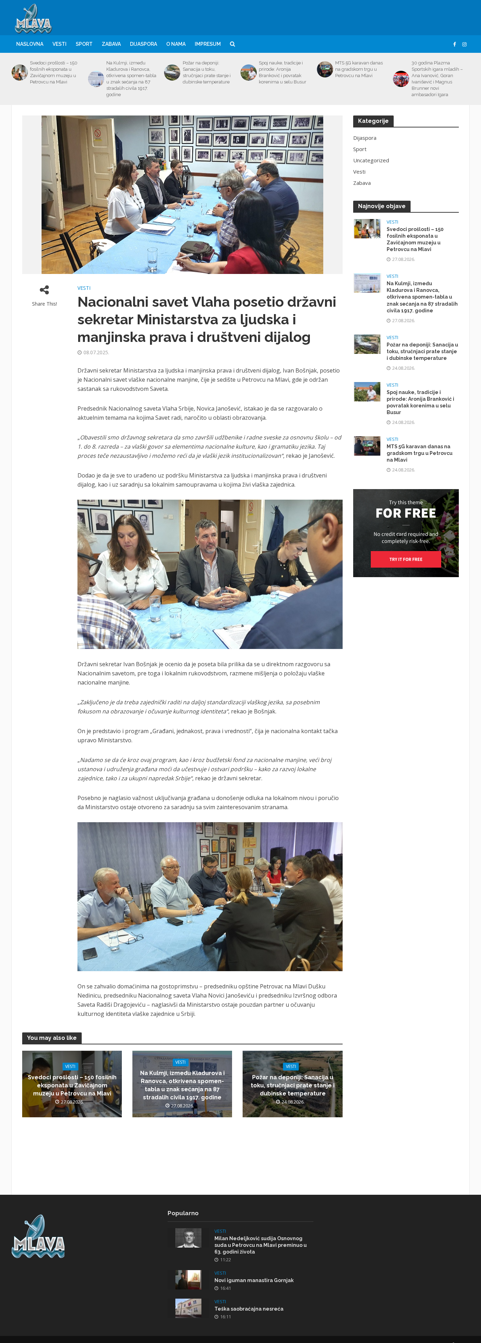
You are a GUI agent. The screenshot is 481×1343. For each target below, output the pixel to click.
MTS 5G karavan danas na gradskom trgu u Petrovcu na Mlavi (359, 69)
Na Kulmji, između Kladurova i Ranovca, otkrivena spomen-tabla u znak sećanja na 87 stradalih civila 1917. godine (131, 78)
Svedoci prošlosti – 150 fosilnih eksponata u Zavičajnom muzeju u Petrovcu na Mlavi (53, 72)
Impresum (208, 44)
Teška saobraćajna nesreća (248, 1309)
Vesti (59, 44)
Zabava (111, 44)
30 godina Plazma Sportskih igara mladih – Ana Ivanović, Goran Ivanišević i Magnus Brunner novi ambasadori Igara (437, 78)
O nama (176, 44)
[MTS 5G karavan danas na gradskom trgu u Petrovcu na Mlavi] (324, 69)
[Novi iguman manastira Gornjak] (188, 1278)
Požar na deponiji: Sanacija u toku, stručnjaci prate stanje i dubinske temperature (207, 72)
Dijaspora (143, 44)
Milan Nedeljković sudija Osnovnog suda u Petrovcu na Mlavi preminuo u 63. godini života (260, 1245)
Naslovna (29, 44)
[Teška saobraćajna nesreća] (188, 1307)
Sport (84, 44)
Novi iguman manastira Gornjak (254, 1280)
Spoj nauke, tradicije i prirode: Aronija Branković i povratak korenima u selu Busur (282, 72)
